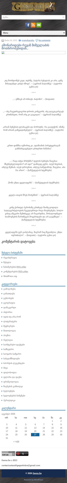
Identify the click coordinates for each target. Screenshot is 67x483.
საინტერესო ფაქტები (14, 344)
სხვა (5, 368)
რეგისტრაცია (10, 258)
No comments (44, 40)
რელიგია (8, 340)
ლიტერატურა (28, 40)
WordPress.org (10, 276)
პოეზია (6, 335)
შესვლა (7, 262)
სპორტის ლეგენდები (14, 363)
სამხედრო (8, 349)
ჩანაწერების (14, 267)
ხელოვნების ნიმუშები (14, 396)
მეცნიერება (9, 326)
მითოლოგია (9, 331)
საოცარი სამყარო (12, 354)
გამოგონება (9, 289)
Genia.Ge (37, 473)
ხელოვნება (9, 391)
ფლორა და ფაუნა (12, 377)
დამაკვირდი (9, 307)
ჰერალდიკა (9, 400)
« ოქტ (16, 441)
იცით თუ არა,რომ (12, 317)
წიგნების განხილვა (13, 386)
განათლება (9, 293)
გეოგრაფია (9, 303)
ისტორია (7, 312)
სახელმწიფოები (11, 358)
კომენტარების (15, 271)
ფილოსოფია (10, 372)
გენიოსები (8, 298)
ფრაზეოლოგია (11, 382)
